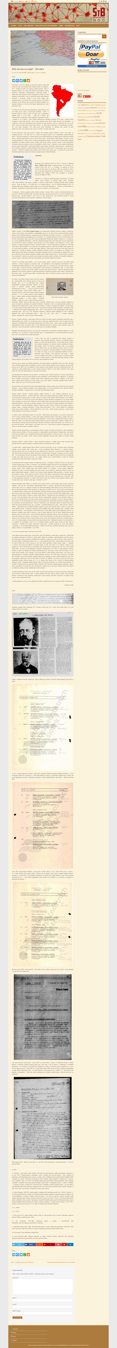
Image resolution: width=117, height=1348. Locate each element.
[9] (34, 472)
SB (78, 130)
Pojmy (14, 25)
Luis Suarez (92, 120)
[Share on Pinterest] (64, 1244)
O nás (20, 25)
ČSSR (102, 136)
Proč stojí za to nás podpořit (46, 25)
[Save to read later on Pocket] (58, 1244)
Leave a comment (40, 72)
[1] (41, 178)
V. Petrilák (23, 72)
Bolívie (88, 108)
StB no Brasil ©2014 (83, 1345)
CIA (87, 110)
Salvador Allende (91, 126)
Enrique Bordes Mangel (99, 110)
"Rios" (79, 105)
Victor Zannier (88, 133)
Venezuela (81, 133)
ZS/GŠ (84, 136)
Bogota (83, 107)
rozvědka (82, 126)
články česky (31, 72)
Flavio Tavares (92, 113)
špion (80, 139)
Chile (84, 110)
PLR (95, 123)
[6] (21, 256)
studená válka (91, 130)
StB (86, 130)
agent (83, 105)
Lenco (87, 120)
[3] (26, 197)
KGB (77, 25)
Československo (93, 136)
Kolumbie (80, 117)
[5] (61, 235)
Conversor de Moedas (92, 66)
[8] (72, 468)
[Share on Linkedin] (70, 1244)
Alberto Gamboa (90, 105)
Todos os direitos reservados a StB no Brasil (39, 1345)
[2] (55, 186)
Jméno (14, 1298)
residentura (100, 123)
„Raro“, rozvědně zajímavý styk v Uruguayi (22, 1262)
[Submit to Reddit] (40, 1244)
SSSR (81, 130)
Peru (92, 123)
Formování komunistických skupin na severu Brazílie (61, 1262)
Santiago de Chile (100, 126)
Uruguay (99, 130)
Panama (89, 123)
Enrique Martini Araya (83, 113)
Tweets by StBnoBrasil (83, 90)
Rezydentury (70, 25)
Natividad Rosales (82, 123)
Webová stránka (16, 1311)
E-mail (14, 1304)
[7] (59, 449)
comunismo (90, 110)
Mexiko (98, 120)
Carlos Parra (100, 108)
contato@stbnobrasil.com (62, 1345)
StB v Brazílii (28, 25)
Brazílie (94, 108)
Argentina (98, 105)
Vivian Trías (96, 133)
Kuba (90, 117)
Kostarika (85, 117)
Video (61, 25)
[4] (47, 233)
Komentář (15, 1277)
